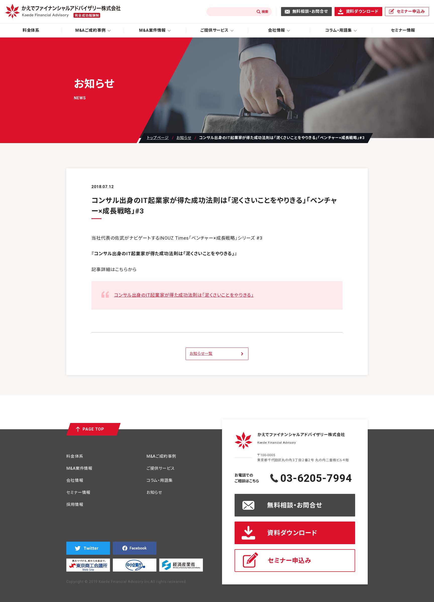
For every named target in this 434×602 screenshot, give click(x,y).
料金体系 (31, 30)
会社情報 (74, 481)
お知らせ (183, 138)
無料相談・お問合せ (310, 11)
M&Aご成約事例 (161, 456)
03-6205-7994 (316, 478)
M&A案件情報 (79, 468)
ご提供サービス (160, 468)
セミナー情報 (403, 30)
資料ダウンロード (362, 11)
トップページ (158, 138)
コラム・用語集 (159, 481)
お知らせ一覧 (201, 353)
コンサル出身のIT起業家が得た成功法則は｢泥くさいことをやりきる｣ (184, 295)
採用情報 (74, 505)
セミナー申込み (411, 11)
